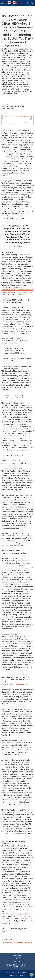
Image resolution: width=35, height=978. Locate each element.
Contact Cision (17, 955)
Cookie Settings (25, 972)
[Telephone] (27, 3)
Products (17, 957)
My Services (16, 961)
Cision (20, 975)
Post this (19, 247)
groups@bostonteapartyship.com (14, 684)
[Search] (32, 3)
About (17, 959)
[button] (17, 117)
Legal (7, 972)
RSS (18, 972)
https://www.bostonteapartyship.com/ (16, 942)
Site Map (13, 972)
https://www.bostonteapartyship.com (16, 914)
